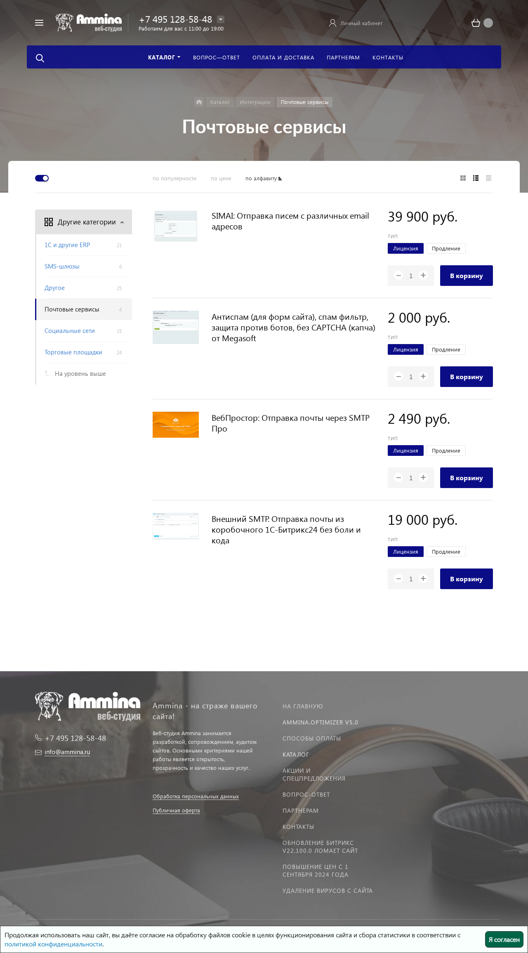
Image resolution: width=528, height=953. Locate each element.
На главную (303, 706)
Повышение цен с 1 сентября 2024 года (316, 870)
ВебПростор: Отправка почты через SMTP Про (291, 422)
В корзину (466, 275)
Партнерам (301, 810)
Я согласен (504, 939)
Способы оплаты (312, 738)
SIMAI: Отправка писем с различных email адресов (290, 220)
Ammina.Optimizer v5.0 (320, 722)
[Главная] (199, 102)
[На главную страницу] (89, 21)
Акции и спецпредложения (314, 774)
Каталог (296, 754)
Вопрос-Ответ (306, 794)
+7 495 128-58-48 (175, 18)
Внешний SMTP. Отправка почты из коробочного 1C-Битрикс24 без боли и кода (286, 529)
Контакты (298, 826)
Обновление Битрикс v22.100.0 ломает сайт (320, 846)
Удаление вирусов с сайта (328, 890)
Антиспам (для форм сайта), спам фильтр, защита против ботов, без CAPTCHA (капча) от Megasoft (293, 327)
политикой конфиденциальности (53, 943)
